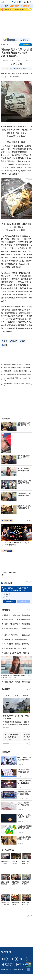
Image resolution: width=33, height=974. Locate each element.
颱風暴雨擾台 (14, 6)
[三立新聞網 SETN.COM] (2, 6)
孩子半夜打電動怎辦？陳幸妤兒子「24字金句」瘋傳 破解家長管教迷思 (26, 903)
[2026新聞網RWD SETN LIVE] (2, 2)
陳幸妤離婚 (25, 6)
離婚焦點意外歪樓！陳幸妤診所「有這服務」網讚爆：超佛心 (26, 883)
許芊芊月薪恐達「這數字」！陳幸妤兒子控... (17, 379)
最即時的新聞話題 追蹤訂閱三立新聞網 (17, 364)
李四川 (8, 597)
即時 (6, 6)
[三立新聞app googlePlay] (22, 964)
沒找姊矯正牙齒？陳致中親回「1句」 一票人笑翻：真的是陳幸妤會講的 (16, 883)
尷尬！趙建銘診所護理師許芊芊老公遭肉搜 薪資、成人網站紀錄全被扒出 (5, 883)
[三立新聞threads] (25, 959)
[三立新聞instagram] (12, 959)
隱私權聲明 (4, 969)
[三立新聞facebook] (7, 959)
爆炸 (7, 695)
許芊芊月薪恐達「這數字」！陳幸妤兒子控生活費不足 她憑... (16, 676)
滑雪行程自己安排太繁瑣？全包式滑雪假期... (17, 384)
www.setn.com (19, 969)
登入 (31, 2)
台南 (16, 695)
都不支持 (8, 599)
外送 (25, 145)
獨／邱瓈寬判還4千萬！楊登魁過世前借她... (18, 375)
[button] (24, 2)
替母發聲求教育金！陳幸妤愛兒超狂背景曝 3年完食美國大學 (16, 903)
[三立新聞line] (16, 959)
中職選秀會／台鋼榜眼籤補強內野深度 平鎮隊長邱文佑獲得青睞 (5, 862)
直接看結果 (9, 602)
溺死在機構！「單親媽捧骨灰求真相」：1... (17, 371)
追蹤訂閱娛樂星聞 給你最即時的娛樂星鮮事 (18, 367)
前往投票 (23, 602)
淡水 (23, 126)
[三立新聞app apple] (7, 964)
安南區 (25, 695)
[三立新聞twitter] (21, 959)
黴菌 (29, 223)
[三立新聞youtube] (2, 959)
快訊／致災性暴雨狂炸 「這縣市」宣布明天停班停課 (16, 862)
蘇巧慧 (8, 594)
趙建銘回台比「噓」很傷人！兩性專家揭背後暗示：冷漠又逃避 (5, 903)
